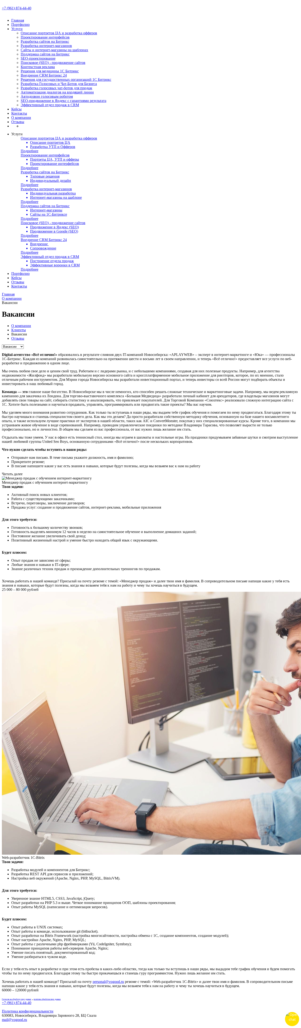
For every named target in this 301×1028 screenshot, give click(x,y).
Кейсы (16, 109)
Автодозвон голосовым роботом (47, 96)
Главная (17, 20)
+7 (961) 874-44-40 (16, 8)
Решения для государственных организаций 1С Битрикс (66, 80)
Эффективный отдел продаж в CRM (50, 105)
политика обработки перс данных (47, 999)
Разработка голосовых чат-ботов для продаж (56, 88)
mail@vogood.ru (14, 1020)
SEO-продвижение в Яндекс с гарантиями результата (63, 101)
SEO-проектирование (38, 58)
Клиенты (18, 330)
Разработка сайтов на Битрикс (45, 41)
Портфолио (20, 25)
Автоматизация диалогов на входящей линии (57, 92)
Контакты (19, 113)
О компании (21, 118)
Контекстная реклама (38, 67)
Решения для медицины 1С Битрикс (50, 71)
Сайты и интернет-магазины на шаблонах (54, 50)
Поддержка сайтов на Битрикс (45, 54)
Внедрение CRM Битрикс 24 (44, 75)
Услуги (17, 29)
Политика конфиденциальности (27, 1011)
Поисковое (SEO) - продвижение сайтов (53, 63)
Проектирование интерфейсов (45, 37)
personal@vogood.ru (108, 982)
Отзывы (17, 122)
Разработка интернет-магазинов (46, 46)
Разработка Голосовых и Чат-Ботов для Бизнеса (59, 84)
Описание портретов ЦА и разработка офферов (59, 33)
